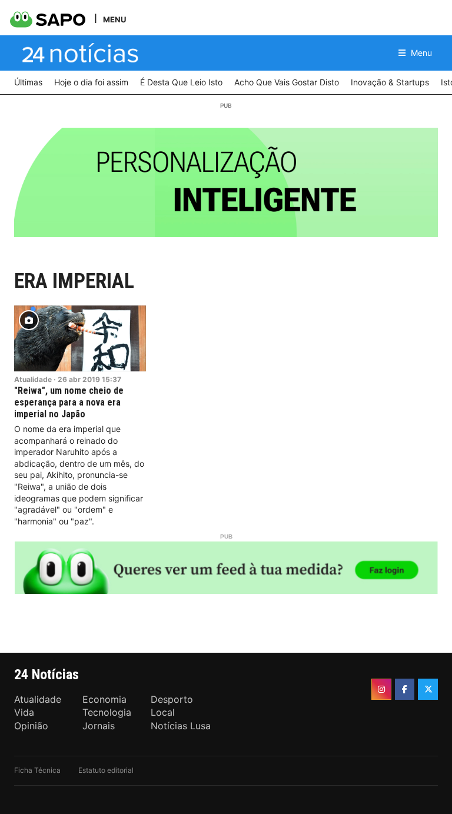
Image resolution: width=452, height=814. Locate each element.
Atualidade (33, 379)
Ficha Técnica (37, 770)
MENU (114, 19)
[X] (428, 689)
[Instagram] (381, 689)
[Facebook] (405, 689)
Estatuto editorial (106, 770)
